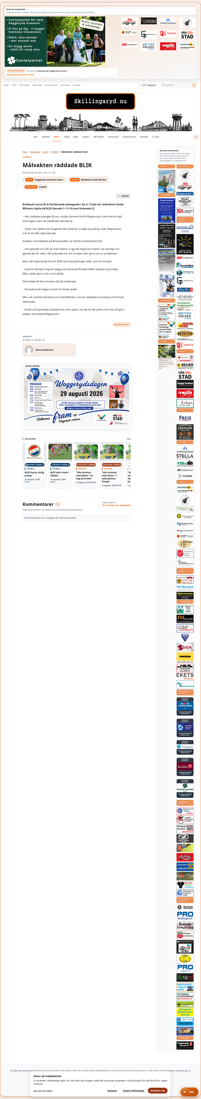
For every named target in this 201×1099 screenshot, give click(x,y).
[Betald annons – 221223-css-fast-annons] (185, 298)
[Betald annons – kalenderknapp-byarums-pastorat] (187, 46)
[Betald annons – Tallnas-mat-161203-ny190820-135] (185, 175)
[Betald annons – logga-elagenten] (168, 46)
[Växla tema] (196, 137)
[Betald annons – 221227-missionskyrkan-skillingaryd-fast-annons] (185, 509)
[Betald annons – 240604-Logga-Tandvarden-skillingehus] (185, 339)
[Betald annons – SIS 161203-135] (185, 885)
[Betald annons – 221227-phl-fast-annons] (130, 44)
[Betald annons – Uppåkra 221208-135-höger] (185, 676)
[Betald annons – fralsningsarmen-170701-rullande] (185, 553)
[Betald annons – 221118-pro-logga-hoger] (185, 968)
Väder (6, 85)
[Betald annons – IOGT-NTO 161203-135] (185, 1021)
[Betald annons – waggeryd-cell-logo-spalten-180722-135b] (185, 609)
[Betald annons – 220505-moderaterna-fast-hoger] (185, 727)
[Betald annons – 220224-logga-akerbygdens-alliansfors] (185, 516)
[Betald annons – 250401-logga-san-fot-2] (185, 244)
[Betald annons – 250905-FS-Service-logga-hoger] (168, 34)
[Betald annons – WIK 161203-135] (185, 810)
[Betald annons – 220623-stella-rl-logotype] (185, 456)
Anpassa (112, 1090)
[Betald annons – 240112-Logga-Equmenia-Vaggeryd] (185, 530)
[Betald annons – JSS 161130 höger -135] (185, 668)
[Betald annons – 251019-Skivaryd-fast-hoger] (185, 977)
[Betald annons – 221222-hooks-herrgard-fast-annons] (185, 201)
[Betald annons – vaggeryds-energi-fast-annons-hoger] (185, 1045)
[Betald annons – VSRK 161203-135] (185, 819)
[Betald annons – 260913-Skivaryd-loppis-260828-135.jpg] (166, 236)
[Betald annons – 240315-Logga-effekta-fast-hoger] (185, 273)
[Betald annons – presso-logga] (185, 657)
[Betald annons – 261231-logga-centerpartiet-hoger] (185, 787)
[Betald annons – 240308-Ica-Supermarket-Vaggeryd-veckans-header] (130, 21)
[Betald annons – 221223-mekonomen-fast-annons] (185, 595)
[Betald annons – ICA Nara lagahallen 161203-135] (185, 212)
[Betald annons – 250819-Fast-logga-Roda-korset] (185, 358)
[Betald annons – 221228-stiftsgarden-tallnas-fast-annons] (187, 22)
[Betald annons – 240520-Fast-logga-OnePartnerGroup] (168, 21)
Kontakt (76, 85)
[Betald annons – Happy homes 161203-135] (185, 384)
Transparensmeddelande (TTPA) (20, 74)
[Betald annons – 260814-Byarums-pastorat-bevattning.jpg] (166, 357)
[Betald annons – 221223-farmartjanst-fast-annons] (185, 265)
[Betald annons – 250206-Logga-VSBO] (185, 463)
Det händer (24, 85)
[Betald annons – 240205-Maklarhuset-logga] (185, 470)
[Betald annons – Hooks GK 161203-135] (185, 848)
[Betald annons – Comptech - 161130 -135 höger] (185, 628)
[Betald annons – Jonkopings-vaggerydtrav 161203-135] (185, 838)
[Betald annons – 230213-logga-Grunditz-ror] (185, 228)
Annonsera (65, 85)
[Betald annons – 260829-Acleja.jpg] (166, 181)
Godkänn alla (157, 1090)
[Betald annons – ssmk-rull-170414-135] (185, 829)
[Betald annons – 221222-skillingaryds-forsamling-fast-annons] (130, 33)
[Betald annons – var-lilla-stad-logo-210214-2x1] (187, 35)
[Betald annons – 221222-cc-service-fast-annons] (185, 588)
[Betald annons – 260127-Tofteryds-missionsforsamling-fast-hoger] (185, 563)
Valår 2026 (37, 85)
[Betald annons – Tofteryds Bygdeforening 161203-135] (185, 996)
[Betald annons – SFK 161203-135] (185, 893)
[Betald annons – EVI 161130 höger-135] (185, 619)
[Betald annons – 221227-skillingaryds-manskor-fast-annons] (185, 907)
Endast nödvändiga (133, 1090)
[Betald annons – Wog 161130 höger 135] (185, 637)
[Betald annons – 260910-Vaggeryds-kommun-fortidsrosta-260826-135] (166, 312)
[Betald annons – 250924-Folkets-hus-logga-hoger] (185, 432)
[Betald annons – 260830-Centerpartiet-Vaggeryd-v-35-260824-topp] (61, 41)
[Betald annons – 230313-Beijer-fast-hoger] (185, 366)
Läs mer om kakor (43, 1090)
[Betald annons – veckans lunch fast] (185, 193)
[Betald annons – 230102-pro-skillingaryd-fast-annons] (185, 915)
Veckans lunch (51, 85)
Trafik (14, 85)
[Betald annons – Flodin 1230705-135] (185, 476)
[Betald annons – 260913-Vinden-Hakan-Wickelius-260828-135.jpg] (166, 261)
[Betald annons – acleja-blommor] (185, 403)
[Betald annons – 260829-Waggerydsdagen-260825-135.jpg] (166, 286)
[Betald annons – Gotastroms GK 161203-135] (185, 866)
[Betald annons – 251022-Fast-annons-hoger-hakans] (185, 334)
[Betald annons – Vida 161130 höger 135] (185, 647)
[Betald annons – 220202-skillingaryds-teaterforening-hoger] (185, 947)
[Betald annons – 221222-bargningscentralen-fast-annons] (185, 579)
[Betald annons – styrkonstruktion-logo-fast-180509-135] (185, 684)
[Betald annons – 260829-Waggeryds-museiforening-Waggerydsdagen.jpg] (166, 210)
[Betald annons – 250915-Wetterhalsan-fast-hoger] (149, 46)
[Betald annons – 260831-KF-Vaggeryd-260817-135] (166, 330)
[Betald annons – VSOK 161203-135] (185, 876)
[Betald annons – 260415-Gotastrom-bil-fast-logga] (149, 20)
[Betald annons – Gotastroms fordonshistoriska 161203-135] (185, 958)
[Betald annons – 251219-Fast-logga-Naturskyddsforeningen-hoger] (185, 1004)
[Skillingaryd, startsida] (100, 101)
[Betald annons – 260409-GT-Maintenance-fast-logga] (149, 35)
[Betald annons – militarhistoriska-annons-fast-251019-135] (185, 1012)
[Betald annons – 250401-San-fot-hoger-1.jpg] (185, 325)
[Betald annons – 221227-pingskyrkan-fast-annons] (185, 543)
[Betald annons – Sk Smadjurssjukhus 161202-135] (185, 306)
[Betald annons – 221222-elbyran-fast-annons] (185, 290)
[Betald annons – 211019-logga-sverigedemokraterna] (185, 746)
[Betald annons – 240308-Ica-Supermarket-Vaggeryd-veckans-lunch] (185, 186)
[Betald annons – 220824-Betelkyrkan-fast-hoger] (185, 524)
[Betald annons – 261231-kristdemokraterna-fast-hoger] (185, 706)
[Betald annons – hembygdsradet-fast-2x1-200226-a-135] (185, 987)
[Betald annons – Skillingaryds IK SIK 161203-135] (185, 857)
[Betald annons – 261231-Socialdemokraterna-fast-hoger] (185, 766)
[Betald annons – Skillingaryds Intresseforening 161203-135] (185, 935)
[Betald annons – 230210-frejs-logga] (185, 418)
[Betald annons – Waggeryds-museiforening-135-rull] (185, 1031)
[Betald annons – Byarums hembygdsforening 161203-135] (185, 925)
